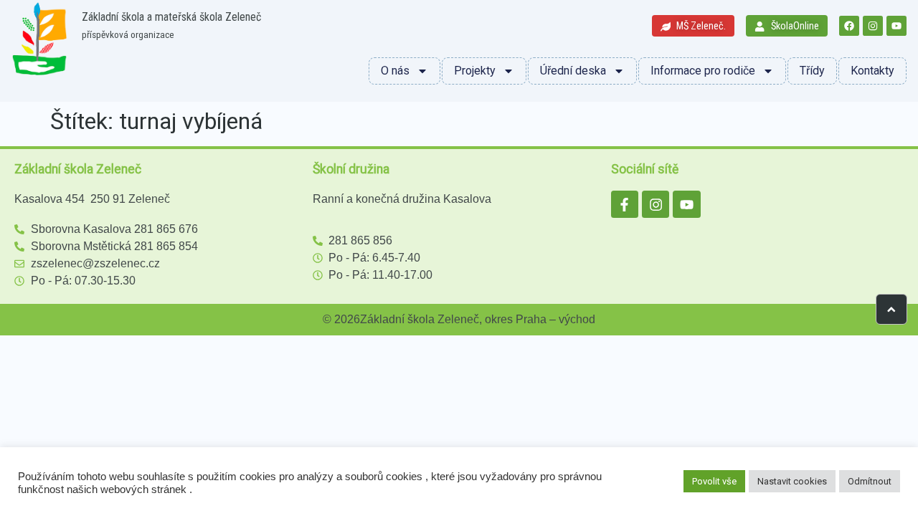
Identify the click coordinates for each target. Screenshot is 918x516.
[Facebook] (849, 26)
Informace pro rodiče (702, 70)
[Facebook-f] (624, 204)
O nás (395, 70)
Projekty (475, 70)
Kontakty (872, 70)
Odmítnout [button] (869, 481)
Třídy (812, 70)
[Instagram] (873, 26)
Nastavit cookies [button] (792, 481)
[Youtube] (896, 26)
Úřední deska (573, 70)
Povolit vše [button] (714, 481)
